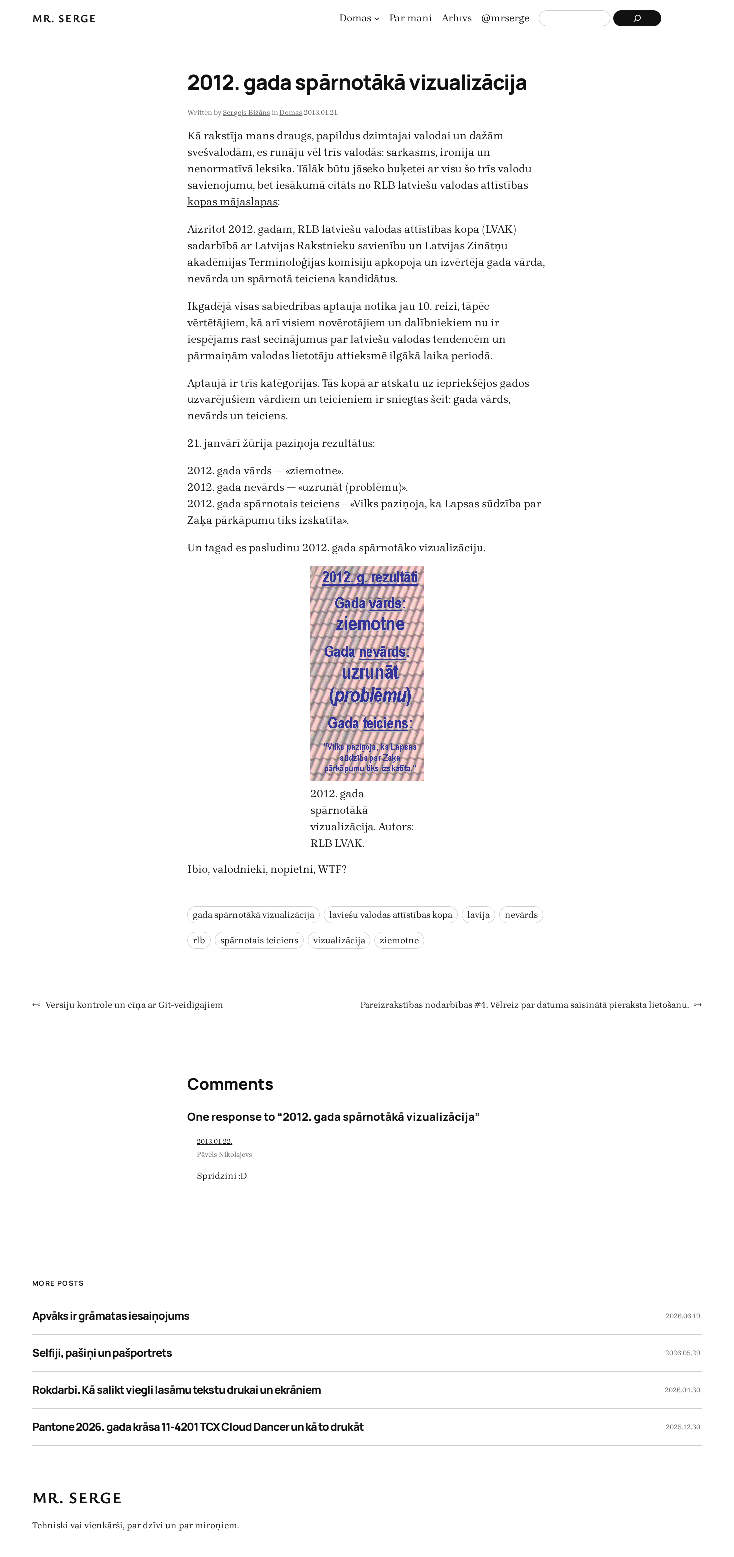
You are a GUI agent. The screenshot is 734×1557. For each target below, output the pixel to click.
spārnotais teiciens (259, 940)
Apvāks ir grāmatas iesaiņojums (110, 1315)
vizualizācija (339, 940)
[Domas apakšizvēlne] (377, 18)
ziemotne (399, 940)
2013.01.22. (214, 1141)
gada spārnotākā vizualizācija (253, 914)
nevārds (521, 914)
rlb (199, 940)
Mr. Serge (64, 18)
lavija (478, 914)
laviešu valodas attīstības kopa (390, 914)
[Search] (637, 18)
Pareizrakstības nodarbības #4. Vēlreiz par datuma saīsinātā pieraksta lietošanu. (524, 1004)
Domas (290, 112)
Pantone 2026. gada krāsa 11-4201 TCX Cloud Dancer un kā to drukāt (198, 1426)
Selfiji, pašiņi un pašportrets (102, 1352)
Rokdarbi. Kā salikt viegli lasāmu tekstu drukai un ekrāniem (176, 1389)
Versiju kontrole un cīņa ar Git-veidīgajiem (134, 1004)
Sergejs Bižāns (246, 112)
